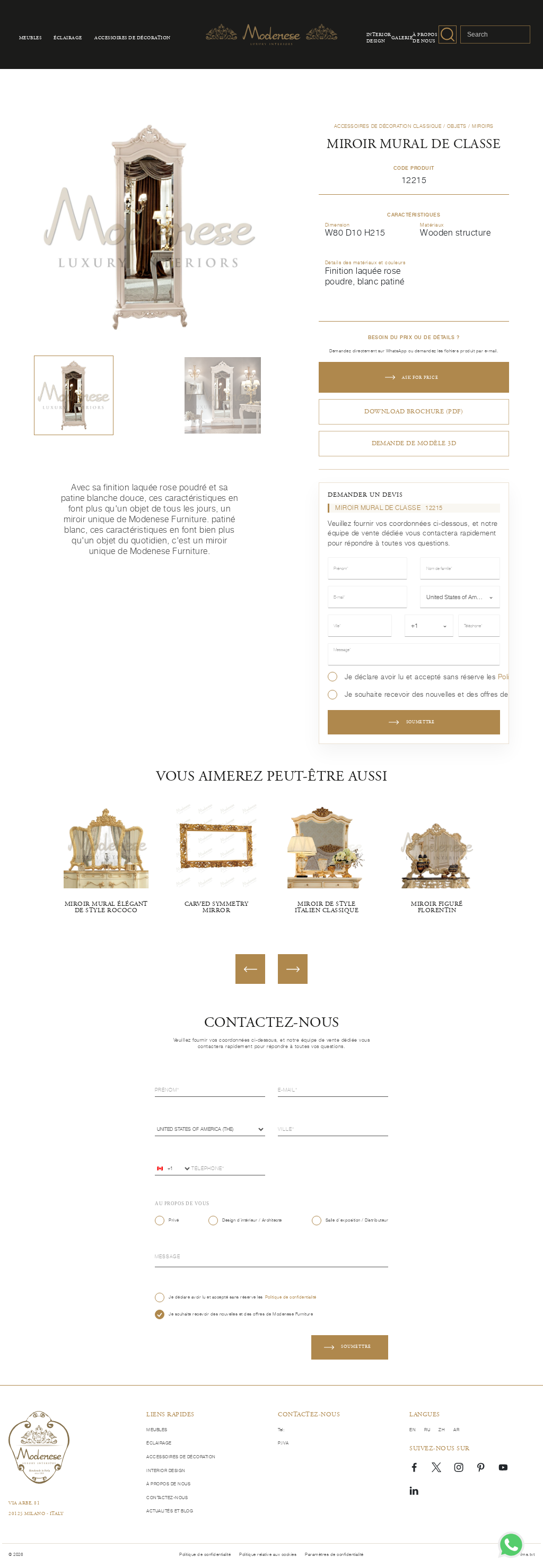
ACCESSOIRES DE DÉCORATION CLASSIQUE (388, 126)
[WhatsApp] (511, 1545)
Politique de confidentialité (291, 1297)
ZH (442, 1429)
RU (427, 1429)
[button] (73, 395)
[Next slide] (293, 969)
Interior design (378, 38)
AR (456, 1429)
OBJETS (457, 126)
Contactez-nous (167, 1497)
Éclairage (68, 38)
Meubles (30, 38)
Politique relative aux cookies (267, 1554)
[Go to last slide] (250, 969)
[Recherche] (448, 34)
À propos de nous (425, 38)
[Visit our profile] (414, 1466)
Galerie (402, 38)
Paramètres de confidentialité (334, 1554)
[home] (38, 1447)
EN (412, 1429)
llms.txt (527, 1554)
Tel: (281, 1429)
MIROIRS (483, 126)
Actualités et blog (169, 1511)
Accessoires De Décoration (132, 38)
